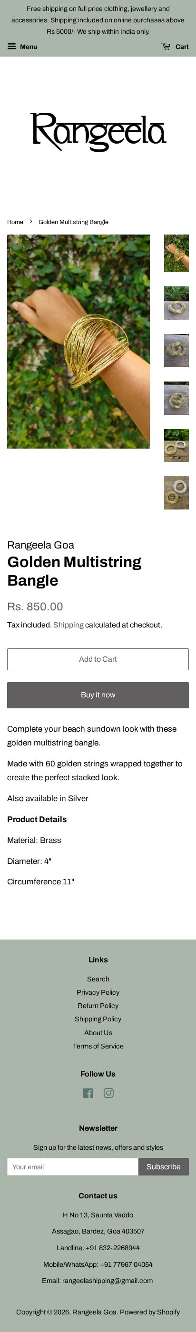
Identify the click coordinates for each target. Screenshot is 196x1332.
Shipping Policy (98, 1019)
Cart (181, 47)
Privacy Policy (98, 992)
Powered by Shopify (150, 1312)
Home (15, 222)
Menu (28, 47)
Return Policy (98, 1005)
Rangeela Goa (94, 1312)
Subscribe (164, 1167)
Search (98, 979)
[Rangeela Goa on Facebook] (88, 1095)
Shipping (68, 625)
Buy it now (98, 695)
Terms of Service (98, 1046)
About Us (98, 1033)
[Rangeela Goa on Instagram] (108, 1095)
